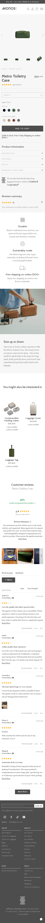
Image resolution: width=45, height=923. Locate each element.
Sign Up (38, 806)
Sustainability (29, 846)
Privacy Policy (33, 909)
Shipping (27, 884)
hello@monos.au (15, 822)
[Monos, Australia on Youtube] (24, 817)
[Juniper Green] (13, 110)
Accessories (6, 849)
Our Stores (28, 833)
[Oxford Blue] (9, 110)
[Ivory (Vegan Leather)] (4, 120)
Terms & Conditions (32, 887)
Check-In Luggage (9, 839)
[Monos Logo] (9, 8)
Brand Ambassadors (9, 871)
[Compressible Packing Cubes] (12, 407)
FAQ (25, 874)
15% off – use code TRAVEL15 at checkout (22, 2)
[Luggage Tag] (12, 449)
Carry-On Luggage (9, 836)
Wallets (5, 846)
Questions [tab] (19, 573)
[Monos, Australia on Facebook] (11, 817)
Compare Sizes (7, 856)
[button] (11, 85)
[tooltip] (30, 522)
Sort (22, 589)
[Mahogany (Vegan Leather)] (13, 120)
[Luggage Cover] (33, 407)
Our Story (28, 836)
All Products (6, 833)
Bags (4, 842)
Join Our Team (30, 859)
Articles (27, 852)
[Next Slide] (41, 556)
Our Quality (28, 839)
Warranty (28, 880)
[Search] (28, 10)
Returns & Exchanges (32, 877)
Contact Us (28, 871)
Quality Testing (30, 842)
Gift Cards (6, 852)
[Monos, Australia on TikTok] (17, 818)
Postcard (27, 856)
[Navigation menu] (41, 8)
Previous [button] (2, 35)
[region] (22, 556)
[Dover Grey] (18, 110)
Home (4, 69)
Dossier (27, 849)
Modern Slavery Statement (29, 912)
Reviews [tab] (7, 573)
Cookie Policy (12, 912)
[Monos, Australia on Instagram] (5, 817)
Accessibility (23, 914)
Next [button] (43, 35)
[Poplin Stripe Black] (18, 120)
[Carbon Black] (4, 110)
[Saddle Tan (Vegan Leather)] (9, 120)
